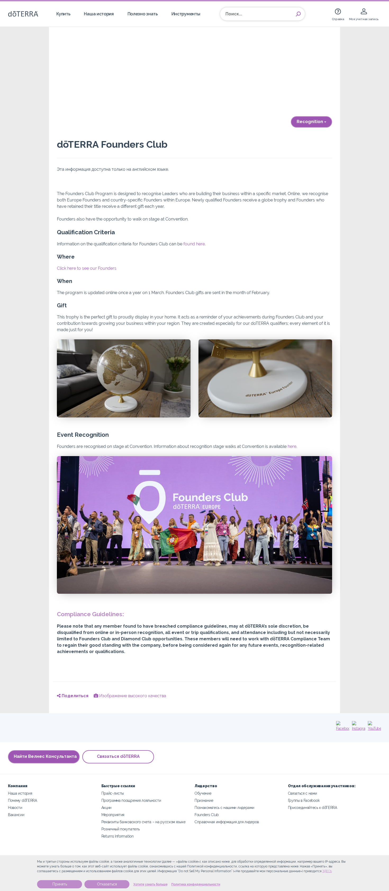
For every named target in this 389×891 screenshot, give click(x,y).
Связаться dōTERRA (118, 756)
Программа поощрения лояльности (131, 800)
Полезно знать (143, 13)
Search (298, 14)
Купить (63, 13)
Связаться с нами (302, 793)
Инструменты (185, 13)
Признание (204, 800)
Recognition (310, 121)
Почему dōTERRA (22, 800)
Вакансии (16, 814)
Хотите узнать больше (150, 884)
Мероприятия (113, 814)
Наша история (99, 13)
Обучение (203, 793)
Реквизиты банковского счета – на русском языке (143, 822)
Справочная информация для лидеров (227, 822)
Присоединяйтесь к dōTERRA (312, 807)
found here (194, 243)
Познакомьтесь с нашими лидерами (224, 807)
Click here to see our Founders (86, 268)
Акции (106, 807)
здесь (327, 871)
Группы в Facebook (304, 800)
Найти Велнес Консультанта (45, 756)
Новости (15, 807)
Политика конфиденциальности (195, 884)
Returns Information (117, 836)
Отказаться (107, 884)
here (292, 446)
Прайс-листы (112, 793)
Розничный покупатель (120, 829)
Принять (59, 884)
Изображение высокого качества (132, 695)
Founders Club (207, 814)
